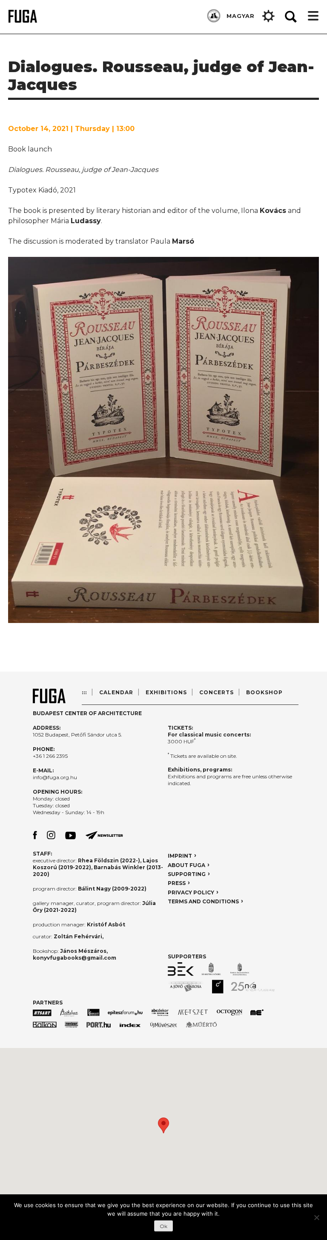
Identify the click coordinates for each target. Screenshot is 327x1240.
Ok (163, 1226)
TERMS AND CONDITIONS (203, 901)
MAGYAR (241, 15)
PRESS (177, 883)
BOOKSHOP (264, 692)
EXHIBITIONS (166, 692)
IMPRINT (180, 856)
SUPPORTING (187, 874)
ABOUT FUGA (186, 865)
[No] (316, 1217)
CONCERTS (216, 692)
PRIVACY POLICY (191, 892)
